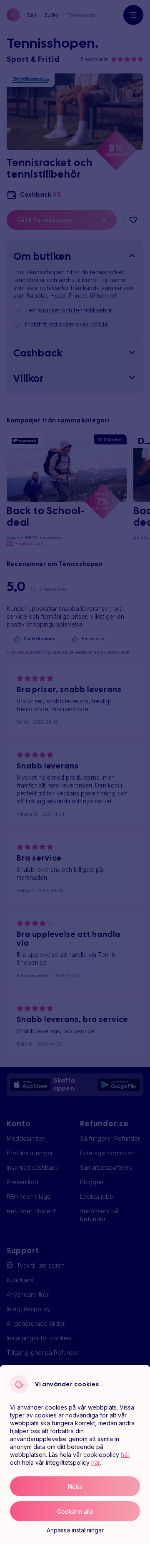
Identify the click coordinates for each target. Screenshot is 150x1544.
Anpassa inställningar (75, 1530)
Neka (75, 1486)
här (125, 1454)
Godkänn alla (75, 1511)
